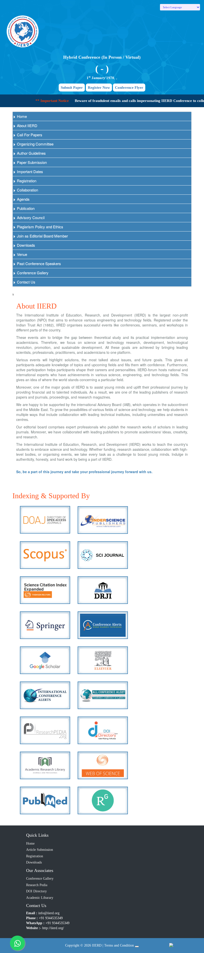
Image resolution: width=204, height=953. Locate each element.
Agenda (22, 199)
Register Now (99, 88)
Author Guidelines (31, 153)
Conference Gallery (32, 272)
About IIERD (26, 125)
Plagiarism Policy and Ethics (39, 226)
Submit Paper (72, 88)
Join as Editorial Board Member (42, 235)
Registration (26, 180)
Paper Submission (31, 162)
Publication (25, 208)
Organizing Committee (34, 143)
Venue (21, 254)
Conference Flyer (129, 88)
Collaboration (27, 189)
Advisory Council (30, 217)
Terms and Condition (119, 945)
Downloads (25, 245)
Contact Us (25, 281)
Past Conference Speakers (38, 263)
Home (21, 116)
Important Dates (29, 171)
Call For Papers (29, 134)
